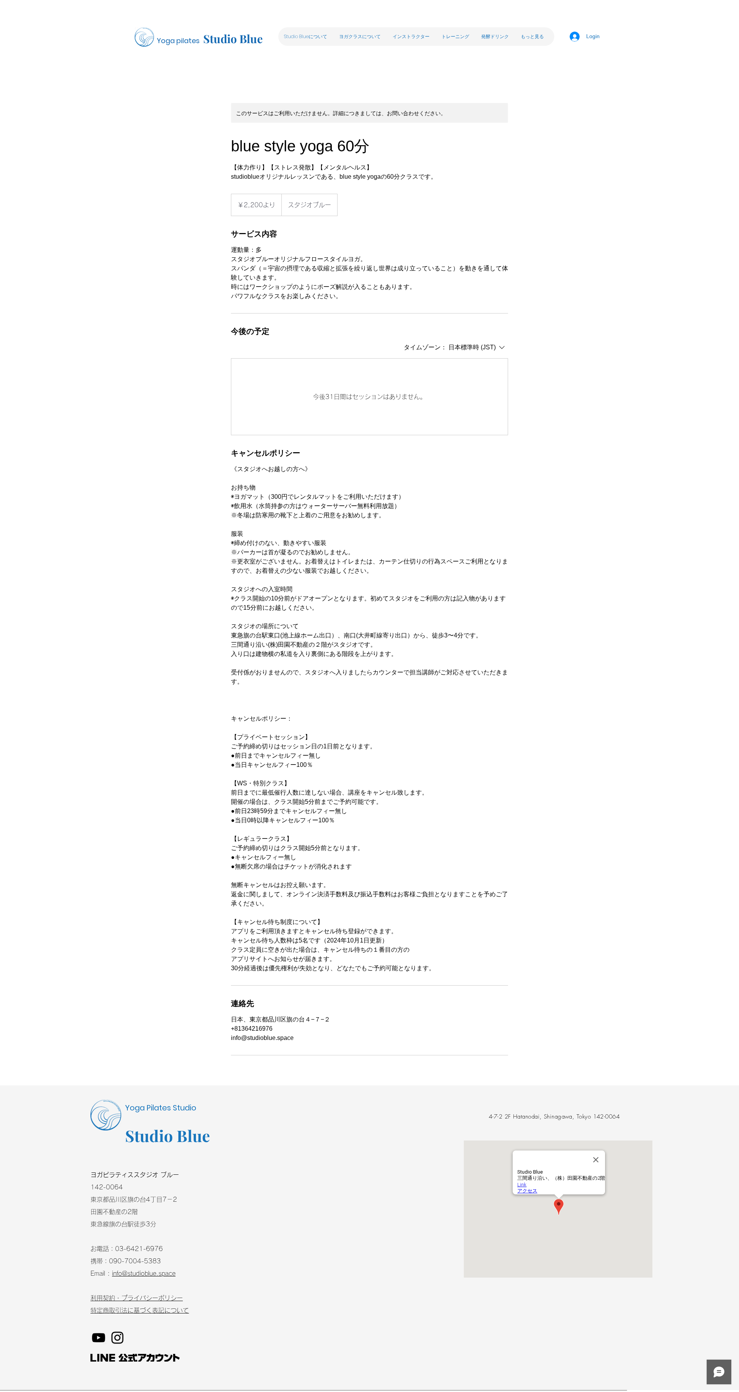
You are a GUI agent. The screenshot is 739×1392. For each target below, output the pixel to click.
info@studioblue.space (144, 1273)
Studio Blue (233, 38)
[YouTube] (98, 1338)
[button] (359, 36)
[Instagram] (117, 1338)
